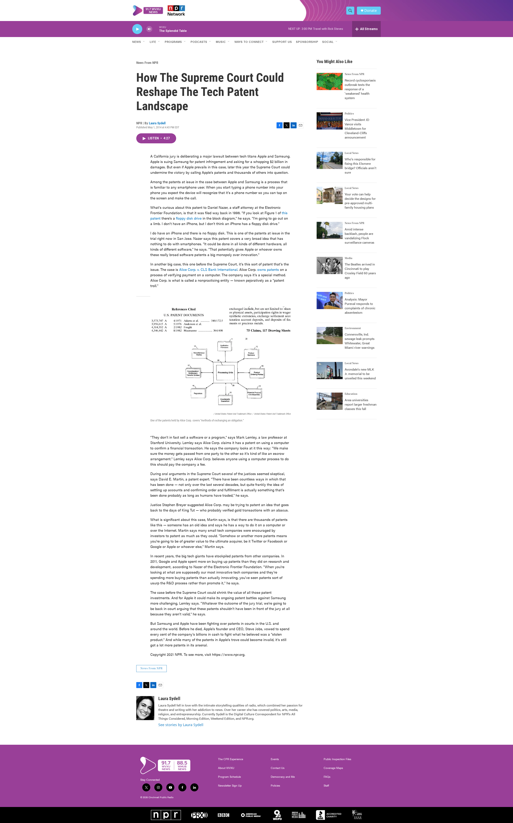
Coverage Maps (333, 768)
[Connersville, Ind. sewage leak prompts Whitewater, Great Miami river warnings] (330, 335)
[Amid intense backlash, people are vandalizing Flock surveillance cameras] (330, 230)
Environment (353, 328)
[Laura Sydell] (145, 708)
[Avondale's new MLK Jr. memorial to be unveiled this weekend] (330, 370)
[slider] (155, 29)
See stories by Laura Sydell (180, 724)
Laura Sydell (157, 123)
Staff (326, 785)
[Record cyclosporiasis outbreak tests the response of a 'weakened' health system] (330, 81)
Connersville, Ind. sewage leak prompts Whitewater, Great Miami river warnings (360, 341)
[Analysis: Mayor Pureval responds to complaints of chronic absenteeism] (330, 300)
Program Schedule (229, 776)
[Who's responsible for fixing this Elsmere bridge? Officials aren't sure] (330, 160)
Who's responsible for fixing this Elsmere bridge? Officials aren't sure (360, 166)
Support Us (282, 42)
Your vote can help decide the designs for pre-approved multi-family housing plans (360, 201)
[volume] (149, 29)
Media (348, 258)
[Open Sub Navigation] (144, 41)
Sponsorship (307, 42)
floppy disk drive (189, 218)
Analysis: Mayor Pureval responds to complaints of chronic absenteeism (360, 306)
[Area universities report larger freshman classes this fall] (330, 401)
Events (275, 759)
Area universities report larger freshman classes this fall (361, 404)
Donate (370, 10)
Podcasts (199, 42)
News (136, 42)
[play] (137, 29)
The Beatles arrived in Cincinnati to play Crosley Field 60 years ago (360, 271)
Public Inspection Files (337, 759)
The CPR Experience (230, 759)
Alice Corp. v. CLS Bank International (208, 269)
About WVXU (226, 768)
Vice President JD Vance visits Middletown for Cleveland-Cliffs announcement (357, 128)
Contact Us (278, 768)
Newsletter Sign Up (230, 785)
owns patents (268, 269)
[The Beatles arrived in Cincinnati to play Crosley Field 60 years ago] (330, 265)
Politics (349, 113)
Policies (275, 785)
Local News (351, 153)
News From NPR (147, 63)
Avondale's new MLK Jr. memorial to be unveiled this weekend (360, 373)
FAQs (327, 776)
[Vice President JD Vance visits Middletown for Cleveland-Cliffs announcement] (330, 121)
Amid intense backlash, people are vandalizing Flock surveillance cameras (359, 236)
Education (351, 394)
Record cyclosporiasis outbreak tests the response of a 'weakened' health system (360, 89)
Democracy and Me (283, 776)
